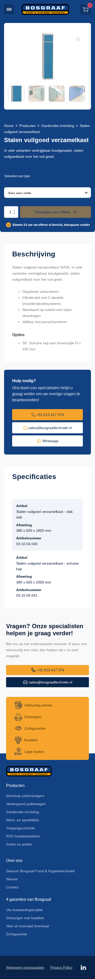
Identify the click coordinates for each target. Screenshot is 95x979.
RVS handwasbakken (23, 836)
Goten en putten (19, 844)
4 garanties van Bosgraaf (28, 899)
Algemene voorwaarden (25, 967)
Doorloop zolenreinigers (25, 796)
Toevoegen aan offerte (52, 212)
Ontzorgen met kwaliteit (25, 918)
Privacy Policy (61, 967)
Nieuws (12, 879)
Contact (12, 887)
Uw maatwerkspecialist (24, 910)
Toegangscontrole (20, 828)
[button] (9, 9)
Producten (27, 126)
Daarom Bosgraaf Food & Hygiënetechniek (40, 871)
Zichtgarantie (16, 934)
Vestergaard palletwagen (26, 804)
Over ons (14, 860)
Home (9, 126)
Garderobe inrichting (57, 126)
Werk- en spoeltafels (22, 820)
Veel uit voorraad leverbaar (27, 926)
